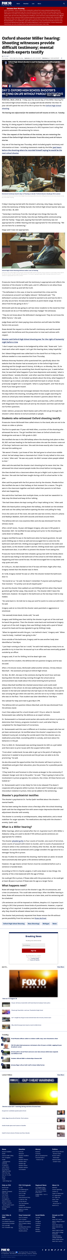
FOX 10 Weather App (7, 1227)
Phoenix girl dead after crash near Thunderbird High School (27, 1010)
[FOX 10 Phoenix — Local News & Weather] (7, 4)
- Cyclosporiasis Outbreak (6, 1162)
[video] (33, 1091)
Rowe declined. (41, 918)
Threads (37, 1227)
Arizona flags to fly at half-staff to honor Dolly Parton (28, 1065)
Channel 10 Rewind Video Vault (7, 1192)
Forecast (21, 1151)
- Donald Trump (56, 1161)
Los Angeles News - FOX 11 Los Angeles (40, 1188)
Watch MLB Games (57, 1225)
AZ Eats (21, 1187)
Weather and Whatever (25, 1207)
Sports (3, 1177)
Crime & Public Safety (7, 1155)
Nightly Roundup (6, 1171)
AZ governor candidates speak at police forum (14, 1111)
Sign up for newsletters (25, 1221)
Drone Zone (5, 1197)
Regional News (40, 1185)
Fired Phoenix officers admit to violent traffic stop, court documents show (34, 1038)
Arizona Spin (5, 1187)
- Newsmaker (55, 1157)
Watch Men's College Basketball (57, 1233)
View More (60, 967)
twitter (45, 1250)
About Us (55, 1185)
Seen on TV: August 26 (9, 998)
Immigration (5, 1165)
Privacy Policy (35, 958)
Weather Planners (23, 1159)
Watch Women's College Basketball (57, 1236)
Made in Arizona (6, 1201)
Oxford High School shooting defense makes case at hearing (20, 270)
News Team (55, 1199)
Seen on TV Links (6, 1175)
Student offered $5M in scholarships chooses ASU (26, 1058)
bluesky (58, 1250)
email (61, 1250)
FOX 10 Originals (25, 1185)
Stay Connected (24, 1215)
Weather (22, 1149)
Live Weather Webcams (8, 1221)
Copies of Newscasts (57, 1193)
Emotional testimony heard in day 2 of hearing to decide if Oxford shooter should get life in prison (31, 194)
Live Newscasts (6, 1219)
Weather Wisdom (23, 1167)
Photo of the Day (23, 1229)
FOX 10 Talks (22, 1193)
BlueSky (37, 1229)
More (39, 3)
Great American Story (24, 1197)
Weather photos (23, 1231)
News (55, 924)
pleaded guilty (18, 841)
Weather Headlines (24, 1155)
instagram (49, 1250)
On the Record (22, 1201)
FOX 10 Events (22, 1219)
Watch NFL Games (57, 1219)
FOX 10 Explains (6, 1157)
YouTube (37, 1217)
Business (37, 1151)
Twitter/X (37, 1225)
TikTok (37, 1219)
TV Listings (55, 1201)
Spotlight (4, 1209)
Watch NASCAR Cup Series (57, 1227)
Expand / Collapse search (64, 3)
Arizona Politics (56, 1155)
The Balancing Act (23, 1189)
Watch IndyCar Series (57, 1230)
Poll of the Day (6, 1173)
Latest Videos (7, 1075)
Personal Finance (40, 1157)
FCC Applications (56, 1195)
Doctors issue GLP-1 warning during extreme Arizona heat (21, 1106)
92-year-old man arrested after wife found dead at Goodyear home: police (30, 1003)
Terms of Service (34, 960)
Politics (55, 1149)
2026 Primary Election (58, 1151)
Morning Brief (5, 1169)
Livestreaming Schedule (8, 1223)
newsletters (64, 1250)
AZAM (3, 1153)
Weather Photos (23, 1165)
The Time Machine (24, 1203)
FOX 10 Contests (23, 1217)
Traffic (3, 1179)
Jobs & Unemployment (41, 1155)
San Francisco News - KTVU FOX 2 (41, 1191)
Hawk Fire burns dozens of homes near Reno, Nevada (16, 1133)
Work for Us (55, 1205)
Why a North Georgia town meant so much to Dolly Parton (26, 1025)
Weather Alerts (23, 1161)
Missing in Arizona (7, 1203)
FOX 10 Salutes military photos (25, 1224)
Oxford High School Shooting (16, 58)
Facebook (38, 1223)
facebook (42, 1250)
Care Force (5, 1189)
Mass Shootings (33, 924)
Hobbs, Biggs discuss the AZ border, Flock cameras (15, 1118)
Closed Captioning (57, 1189)
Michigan (46, 924)
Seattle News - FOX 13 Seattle (41, 1195)
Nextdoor (38, 1231)
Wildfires (21, 1157)
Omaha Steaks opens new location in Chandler (14, 1125)
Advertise (54, 1187)
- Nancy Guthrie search (8, 1205)
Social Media (40, 1215)
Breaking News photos (25, 1227)
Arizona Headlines (6, 1151)
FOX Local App (6, 1225)
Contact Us (55, 1191)
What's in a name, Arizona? (23, 1210)
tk (55, 1250)
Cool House (5, 1195)
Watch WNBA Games (57, 1239)
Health (3, 1159)
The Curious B (22, 1191)
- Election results (56, 1153)
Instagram (38, 1221)
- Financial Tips (39, 1159)
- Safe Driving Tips (7, 1181)
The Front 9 (22, 1195)
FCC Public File (56, 1197)
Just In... (5, 967)
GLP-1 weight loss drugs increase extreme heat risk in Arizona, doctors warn (31, 1017)
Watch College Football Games (58, 1222)
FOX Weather (22, 1169)
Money (37, 1149)
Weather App (22, 1163)
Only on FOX (6, 1185)
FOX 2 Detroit (5, 58)
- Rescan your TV (56, 1203)
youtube (52, 1250)
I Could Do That (23, 1199)
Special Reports (6, 1207)
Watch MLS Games (57, 1241)
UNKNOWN (22, 1205)
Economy (37, 1153)
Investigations (5, 1199)
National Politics (56, 1159)
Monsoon (21, 1153)
